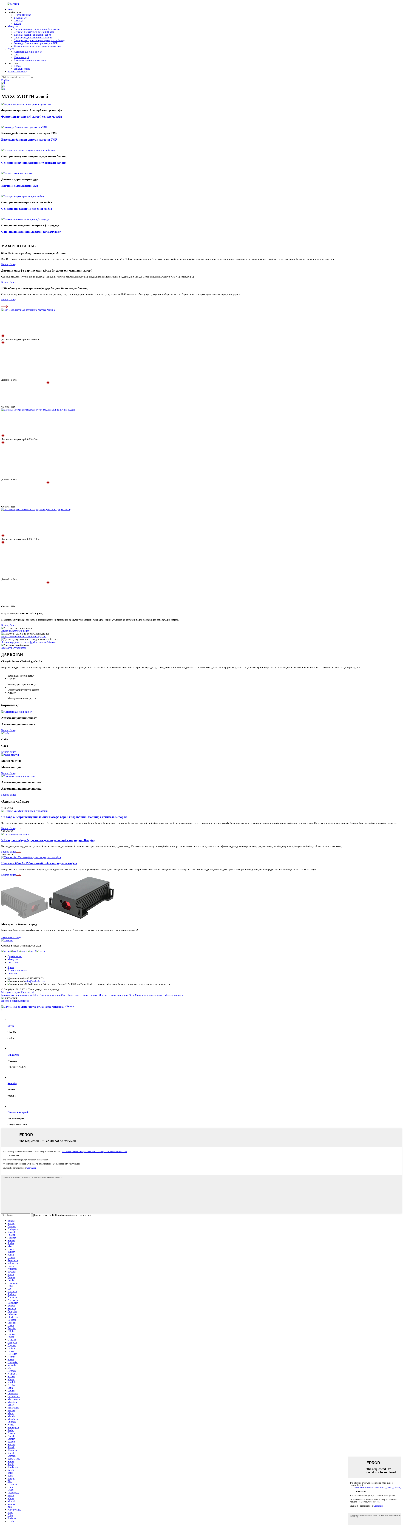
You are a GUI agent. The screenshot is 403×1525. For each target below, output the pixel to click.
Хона (10, 9)
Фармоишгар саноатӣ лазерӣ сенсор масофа (37, 46)
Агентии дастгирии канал (15, 630)
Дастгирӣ (13, 962)
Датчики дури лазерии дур (19, 185)
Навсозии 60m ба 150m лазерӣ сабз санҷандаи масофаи (39, 863)
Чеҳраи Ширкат (22, 15)
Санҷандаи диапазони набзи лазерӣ (33, 37)
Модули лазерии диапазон (149, 995)
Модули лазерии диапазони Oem (116, 995)
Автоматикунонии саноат (28, 51)
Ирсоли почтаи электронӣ (15, 1000)
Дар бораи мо (15, 956)
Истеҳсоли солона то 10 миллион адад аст (23, 636)
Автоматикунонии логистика (30, 60)
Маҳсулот (13, 26)
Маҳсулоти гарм (10, 992)
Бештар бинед (8, 264)
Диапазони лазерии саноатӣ (82, 995)
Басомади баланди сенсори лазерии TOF (35, 43)
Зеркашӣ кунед (22, 68)
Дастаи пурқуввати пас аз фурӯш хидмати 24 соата (28, 642)
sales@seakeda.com (35, 981)
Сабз (16, 54)
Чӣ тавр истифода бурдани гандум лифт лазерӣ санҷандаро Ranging (48, 840)
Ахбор (17, 23)
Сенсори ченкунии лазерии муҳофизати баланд (39, 40)
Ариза (11, 49)
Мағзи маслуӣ (21, 57)
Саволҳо (18, 20)
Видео (17, 66)
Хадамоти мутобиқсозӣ (13, 647)
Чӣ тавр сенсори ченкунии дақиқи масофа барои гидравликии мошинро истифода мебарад (64, 817)
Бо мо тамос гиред (17, 71)
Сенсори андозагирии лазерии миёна (34, 32)
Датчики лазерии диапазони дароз (32, 34)
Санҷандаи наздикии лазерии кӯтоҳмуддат (37, 29)
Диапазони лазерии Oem (53, 995)
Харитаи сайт (28, 992)
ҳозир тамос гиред (11, 937)
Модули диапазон (174, 995)
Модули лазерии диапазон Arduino (19, 995)
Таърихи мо (20, 17)
